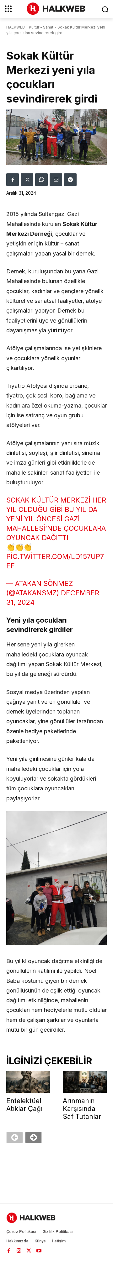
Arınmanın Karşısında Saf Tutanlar (82, 1108)
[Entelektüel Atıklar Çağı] (28, 1082)
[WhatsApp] (41, 179)
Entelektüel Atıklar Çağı (24, 1105)
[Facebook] (12, 179)
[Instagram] (18, 1250)
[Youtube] (38, 1250)
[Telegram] (70, 179)
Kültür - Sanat (41, 27)
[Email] (56, 179)
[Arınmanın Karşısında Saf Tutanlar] (85, 1082)
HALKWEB (15, 27)
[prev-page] (14, 1137)
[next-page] (33, 1137)
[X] (27, 179)
